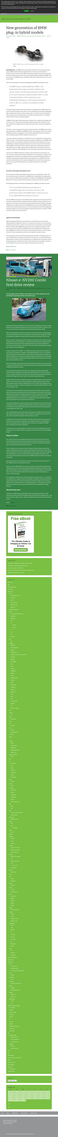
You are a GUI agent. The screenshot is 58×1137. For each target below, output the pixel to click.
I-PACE (12, 756)
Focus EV (13, 730)
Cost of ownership (15, 1039)
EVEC (10, 721)
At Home (13, 1046)
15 (10, 1096)
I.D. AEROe (13, 934)
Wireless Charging (15, 708)
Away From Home (15, 1048)
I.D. (11, 932)
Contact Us (4, 13)
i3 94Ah (13, 627)
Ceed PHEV (13, 763)
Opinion (9, 1060)
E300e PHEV (13, 797)
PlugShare (13, 687)
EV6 (11, 765)
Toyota (10, 907)
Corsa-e (12, 832)
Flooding (11, 1014)
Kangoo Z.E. (13, 994)
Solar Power (12, 1028)
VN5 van (12, 975)
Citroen (11, 712)
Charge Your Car (14, 652)
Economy (11, 1010)
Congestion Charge (12, 587)
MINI (10, 810)
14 (47, 1094)
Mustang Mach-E (14, 732)
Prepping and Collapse (14, 1026)
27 (41, 1098)
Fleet (9, 1050)
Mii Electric (13, 881)
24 (22, 1098)
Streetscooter (14, 966)
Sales (10, 874)
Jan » (9, 1107)
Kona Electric (14, 752)
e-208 (12, 841)
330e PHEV (13, 616)
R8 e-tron (13, 607)
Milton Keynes (11, 1055)
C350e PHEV (13, 794)
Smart (10, 887)
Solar (12, 698)
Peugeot (11, 836)
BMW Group (13, 246)
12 (35, 1094)
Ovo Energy (13, 684)
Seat (10, 876)
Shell (12, 696)
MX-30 (12, 785)
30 (16, 1100)
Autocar (12, 502)
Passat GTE (13, 944)
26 (35, 1098)
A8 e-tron (13, 598)
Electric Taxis (11, 959)
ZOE (12, 863)
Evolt (12, 666)
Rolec (12, 694)
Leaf (12, 825)
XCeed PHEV (13, 777)
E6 (11, 641)
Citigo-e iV (13, 885)
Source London (14, 701)
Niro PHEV (13, 770)
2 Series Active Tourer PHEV (17, 613)
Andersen (13, 645)
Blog (9, 584)
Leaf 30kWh (14, 827)
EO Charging (13, 661)
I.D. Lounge (13, 939)
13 (41, 1094)
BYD (10, 639)
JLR (10, 759)
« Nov (9, 1103)
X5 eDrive (43, 36)
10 (22, 1094)
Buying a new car (14, 1037)
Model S (12, 900)
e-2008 (12, 838)
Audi (10, 593)
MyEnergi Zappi (14, 678)
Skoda (10, 883)
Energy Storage (12, 1012)
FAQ (9, 1033)
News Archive (24, 1113)
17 (22, 1096)
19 (35, 1096)
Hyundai (11, 741)
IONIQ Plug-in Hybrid (15, 750)
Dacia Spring (13, 719)
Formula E (11, 734)
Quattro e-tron (14, 605)
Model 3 (12, 898)
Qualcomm (13, 691)
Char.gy (12, 650)
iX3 (11, 634)
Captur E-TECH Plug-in (15, 856)
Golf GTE (13, 930)
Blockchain (10, 582)
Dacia (10, 717)
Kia (10, 761)
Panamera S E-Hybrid (15, 850)
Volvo (10, 948)
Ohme (12, 682)
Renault (11, 854)
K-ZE (12, 858)
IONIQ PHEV (13, 747)
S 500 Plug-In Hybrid (15, 801)
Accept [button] (26, 11)
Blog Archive (15, 1113)
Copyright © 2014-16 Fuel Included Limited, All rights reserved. (20, 1134)
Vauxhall (11, 912)
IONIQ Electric (14, 745)
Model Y (12, 905)
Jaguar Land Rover (13, 754)
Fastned (12, 668)
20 (41, 1096)
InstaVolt (13, 673)
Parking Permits (11, 1062)
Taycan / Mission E (15, 852)
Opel (10, 830)
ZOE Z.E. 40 (14, 865)
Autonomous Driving (13, 609)
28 (47, 1098)
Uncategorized (11, 1071)
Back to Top (34, 1113)
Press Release (11, 1064)
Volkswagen (12, 923)
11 (29, 1094)
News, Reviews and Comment (34, 36)
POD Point (13, 689)
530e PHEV (13, 618)
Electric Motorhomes (12, 957)
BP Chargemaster (15, 647)
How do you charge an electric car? (15, 568)
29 (10, 1100)
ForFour (12, 889)
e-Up (12, 927)
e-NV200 (20, 288)
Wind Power (12, 1031)
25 (29, 1098)
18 (29, 1096)
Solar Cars (10, 1067)
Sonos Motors (12, 1069)
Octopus (13, 680)
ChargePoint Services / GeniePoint (18, 654)
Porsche (11, 845)
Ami (11, 714)
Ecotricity (13, 657)
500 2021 (13, 725)
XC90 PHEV (13, 955)
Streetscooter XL (15, 968)
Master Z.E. (13, 996)
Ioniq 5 (12, 743)
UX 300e (12, 781)
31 (22, 1100)
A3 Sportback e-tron (15, 595)
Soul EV (12, 775)
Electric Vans (25, 288)
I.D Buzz (12, 1001)
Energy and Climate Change (14, 1005)
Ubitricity (13, 703)
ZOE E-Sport (13, 867)
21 (47, 1096)
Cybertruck (13, 896)
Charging (11, 643)
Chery (10, 710)
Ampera (12, 914)
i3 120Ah (14, 625)
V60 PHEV (13, 952)
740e (12, 620)
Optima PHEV (14, 772)
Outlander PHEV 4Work (16, 983)
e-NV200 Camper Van (15, 990)
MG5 (12, 806)
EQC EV (12, 799)
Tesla (10, 894)
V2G (11, 705)
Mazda (10, 783)
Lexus (10, 779)
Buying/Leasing (12, 1035)
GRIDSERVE (13, 671)
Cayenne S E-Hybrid (15, 847)
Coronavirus (10, 589)
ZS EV (12, 808)
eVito (12, 979)
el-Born (12, 878)
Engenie (12, 659)
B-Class (12, 792)
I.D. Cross (13, 937)
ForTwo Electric (14, 892)
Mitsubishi (11, 817)
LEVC (10, 973)
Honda (10, 737)
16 (16, 1096)
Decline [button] (32, 11)
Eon (11, 664)
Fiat (10, 723)
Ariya (12, 823)
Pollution (11, 1024)
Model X (12, 903)
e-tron (12, 600)
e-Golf (12, 925)
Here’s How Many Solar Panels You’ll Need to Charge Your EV (21, 570)
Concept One (14, 872)
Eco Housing (12, 1007)
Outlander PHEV (14, 819)
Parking (11, 834)
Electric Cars (24, 36)
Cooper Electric (14, 815)
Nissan (44, 288)
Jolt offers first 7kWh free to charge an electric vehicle (20, 563)
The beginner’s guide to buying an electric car (18, 565)
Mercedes (11, 788)
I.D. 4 (12, 1003)
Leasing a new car (15, 1041)
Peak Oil (11, 1021)
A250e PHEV (13, 790)
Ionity (12, 675)
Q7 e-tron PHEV (14, 602)
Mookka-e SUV (14, 921)
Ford (10, 728)
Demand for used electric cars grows (16, 572)
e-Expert (13, 843)
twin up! (12, 946)
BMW (19, 36)
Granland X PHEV (14, 918)
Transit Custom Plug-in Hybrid (17, 970)
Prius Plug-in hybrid (15, 909)
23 (16, 1098)
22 (10, 1098)
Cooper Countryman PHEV (16, 812)
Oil (9, 1019)
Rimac (10, 870)
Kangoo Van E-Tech (15, 861)
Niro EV (12, 768)
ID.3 (11, 941)
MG (10, 804)
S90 (11, 950)
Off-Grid (11, 1017)
